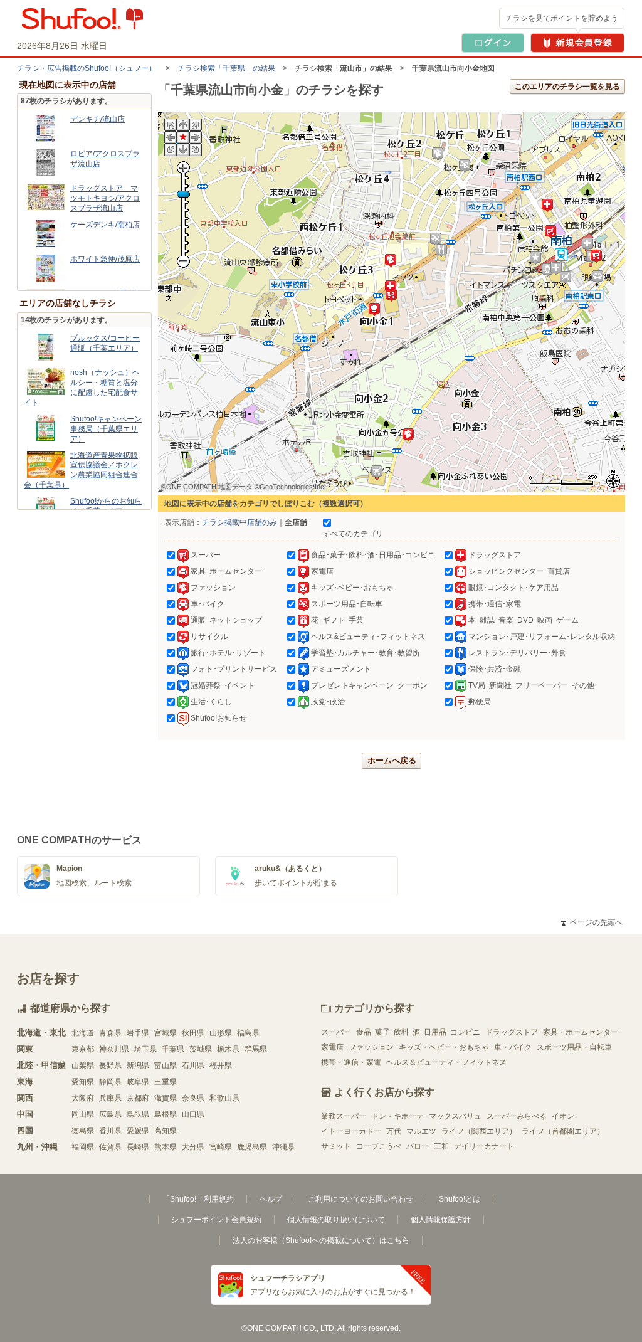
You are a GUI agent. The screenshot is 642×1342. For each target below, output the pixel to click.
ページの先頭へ (592, 922)
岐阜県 (138, 1081)
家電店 (332, 1047)
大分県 (193, 1147)
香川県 (110, 1130)
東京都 (82, 1049)
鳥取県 (138, 1114)
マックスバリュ (455, 1116)
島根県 (165, 1114)
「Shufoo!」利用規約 (198, 1199)
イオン (563, 1116)
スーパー (336, 1032)
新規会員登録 (577, 43)
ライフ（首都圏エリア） (563, 1131)
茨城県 (200, 1049)
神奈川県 (114, 1049)
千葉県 (173, 1049)
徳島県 (82, 1130)
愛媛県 (138, 1130)
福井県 (220, 1065)
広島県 (110, 1114)
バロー (417, 1146)
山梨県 (82, 1065)
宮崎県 (220, 1147)
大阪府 (82, 1098)
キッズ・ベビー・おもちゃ (444, 1047)
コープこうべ (378, 1146)
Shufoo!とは (459, 1199)
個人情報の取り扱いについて (336, 1219)
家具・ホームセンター (580, 1032)
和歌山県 (224, 1098)
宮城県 (165, 1032)
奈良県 (193, 1098)
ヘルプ (271, 1199)
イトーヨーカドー (351, 1131)
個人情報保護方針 (441, 1219)
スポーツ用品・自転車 (574, 1047)
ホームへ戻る (391, 760)
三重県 (165, 1081)
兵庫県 (110, 1098)
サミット (336, 1146)
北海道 (82, 1032)
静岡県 (110, 1081)
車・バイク (513, 1047)
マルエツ (421, 1131)
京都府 (138, 1098)
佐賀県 (110, 1147)
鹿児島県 (252, 1147)
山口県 (193, 1114)
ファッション (371, 1047)
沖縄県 (283, 1147)
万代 (393, 1131)
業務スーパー (343, 1116)
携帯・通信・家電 (351, 1062)
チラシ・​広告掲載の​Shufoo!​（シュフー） (86, 68)
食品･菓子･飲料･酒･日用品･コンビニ (418, 1032)
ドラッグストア (511, 1032)
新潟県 (138, 1065)
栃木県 (228, 1049)
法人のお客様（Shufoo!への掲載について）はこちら (321, 1240)
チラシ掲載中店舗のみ (239, 522)
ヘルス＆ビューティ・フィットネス (446, 1062)
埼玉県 (145, 1049)
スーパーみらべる (517, 1116)
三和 (441, 1146)
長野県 (110, 1065)
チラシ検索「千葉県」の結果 (226, 68)
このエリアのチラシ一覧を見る (567, 86)
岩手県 (138, 1032)
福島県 (248, 1032)
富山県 (165, 1065)
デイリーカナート (484, 1146)
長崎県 (138, 1147)
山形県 (220, 1032)
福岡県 (82, 1147)
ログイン (492, 43)
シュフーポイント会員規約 (216, 1219)
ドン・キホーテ (397, 1116)
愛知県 (82, 1081)
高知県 (165, 1130)
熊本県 (165, 1147)
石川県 (193, 1065)
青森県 (110, 1032)
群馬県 (256, 1049)
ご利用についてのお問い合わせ (360, 1199)
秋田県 (193, 1032)
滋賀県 (165, 1098)
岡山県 (82, 1114)
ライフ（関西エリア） (479, 1131)
